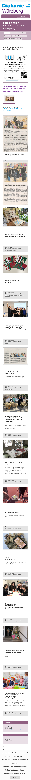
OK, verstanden (15, 777)
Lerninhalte (7, 35)
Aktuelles (6, 33)
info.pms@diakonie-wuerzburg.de (14, 729)
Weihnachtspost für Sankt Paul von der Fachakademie (14, 155)
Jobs (5, 746)
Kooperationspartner (9, 38)
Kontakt (19, 38)
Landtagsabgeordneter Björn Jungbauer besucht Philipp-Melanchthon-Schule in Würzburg (15, 327)
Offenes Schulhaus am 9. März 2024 (14, 463)
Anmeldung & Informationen (19, 35)
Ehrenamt (7, 749)
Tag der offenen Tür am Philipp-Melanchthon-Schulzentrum (15, 651)
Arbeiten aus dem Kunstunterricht (10, 558)
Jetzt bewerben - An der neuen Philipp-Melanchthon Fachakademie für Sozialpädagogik (14, 695)
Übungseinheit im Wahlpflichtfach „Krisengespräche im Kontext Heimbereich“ (14, 606)
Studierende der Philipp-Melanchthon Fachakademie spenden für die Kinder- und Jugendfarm (13, 418)
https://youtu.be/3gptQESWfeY (11, 108)
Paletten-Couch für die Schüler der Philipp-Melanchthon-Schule (15, 235)
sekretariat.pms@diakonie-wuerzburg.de (16, 741)
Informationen (21, 33)
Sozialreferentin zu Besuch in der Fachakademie (15, 372)
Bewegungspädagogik (12, 512)
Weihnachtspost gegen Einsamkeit (12, 281)
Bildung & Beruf (8, 1)
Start (3, 1)
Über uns (13, 33)
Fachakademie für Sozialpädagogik (18, 1)
